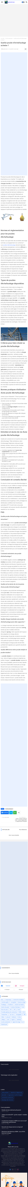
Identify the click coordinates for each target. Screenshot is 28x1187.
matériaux (19, 1019)
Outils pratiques (8, 38)
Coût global (13, 1002)
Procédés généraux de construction (9, 1012)
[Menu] (2, 2)
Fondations (10, 1004)
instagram (22, 985)
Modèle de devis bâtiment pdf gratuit (11, 1110)
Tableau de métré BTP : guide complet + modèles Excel (14, 1115)
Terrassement (4, 1014)
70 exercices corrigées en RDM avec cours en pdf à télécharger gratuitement (14, 1121)
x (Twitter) (7, 989)
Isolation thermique (15, 1007)
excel (8, 1019)
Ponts (19, 1009)
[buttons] (10, 1170)
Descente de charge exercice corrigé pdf (12, 1127)
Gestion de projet (5, 1007)
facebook (8, 985)
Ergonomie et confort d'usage (15, 1095)
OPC (11, 1009)
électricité (4, 1095)
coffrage (3, 1019)
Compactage (8, 999)
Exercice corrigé (21, 1002)
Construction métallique (18, 999)
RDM (20, 1012)
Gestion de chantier (19, 1004)
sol (23, 1022)
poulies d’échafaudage (9, 245)
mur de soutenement (6, 1022)
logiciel (13, 1019)
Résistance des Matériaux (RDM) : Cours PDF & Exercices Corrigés (13, 1132)
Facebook (5, 812)
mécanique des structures (7, 1100)
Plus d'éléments (23, 829)
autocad (8, 1017)
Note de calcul (4, 1009)
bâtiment (14, 1017)
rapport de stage (16, 1022)
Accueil (2, 38)
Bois (2, 999)
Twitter (11, 812)
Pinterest (21, 989)
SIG (24, 1012)
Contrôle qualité (5, 1002)
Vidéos (2, 1017)
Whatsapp (15, 812)
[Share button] (19, 812)
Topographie (19, 1014)
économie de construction (7, 1097)
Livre (23, 1007)
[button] (23, 2)
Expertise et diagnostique (16, 1092)
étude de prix (4, 1024)
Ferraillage (3, 1004)
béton (19, 1017)
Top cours (11, 1014)
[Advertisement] (14, 20)
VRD (24, 1014)
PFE (15, 1009)
